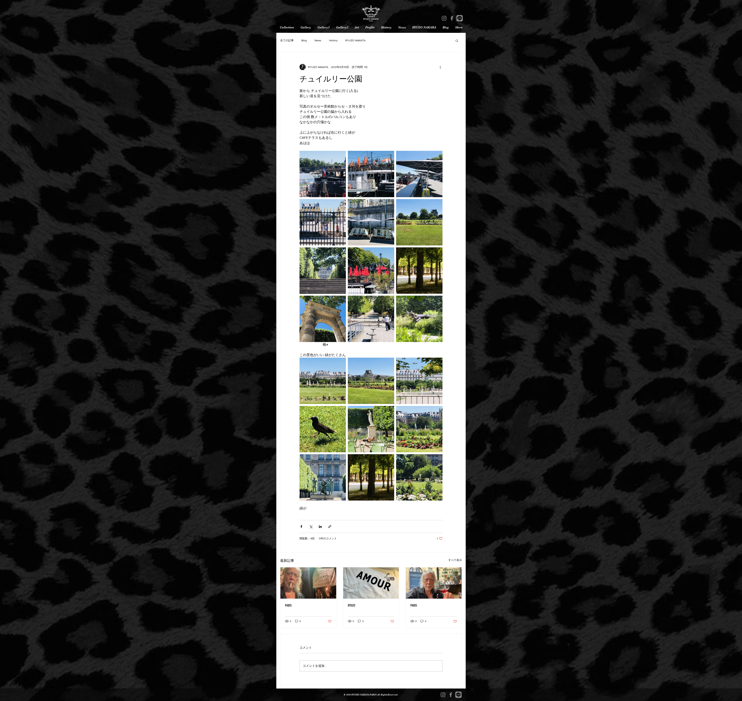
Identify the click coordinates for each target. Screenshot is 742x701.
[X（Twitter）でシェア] (311, 526)
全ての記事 (287, 40)
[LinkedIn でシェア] (320, 526)
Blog (304, 40)
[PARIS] (308, 583)
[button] (457, 40)
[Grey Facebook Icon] (452, 18)
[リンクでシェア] (330, 526)
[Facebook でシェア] (301, 526)
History (333, 40)
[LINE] (459, 18)
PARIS (288, 605)
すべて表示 (455, 560)
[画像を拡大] (323, 174)
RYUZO (351, 605)
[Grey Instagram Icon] (444, 18)
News (318, 40)
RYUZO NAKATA (355, 40)
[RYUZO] (371, 583)
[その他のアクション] (440, 67)
